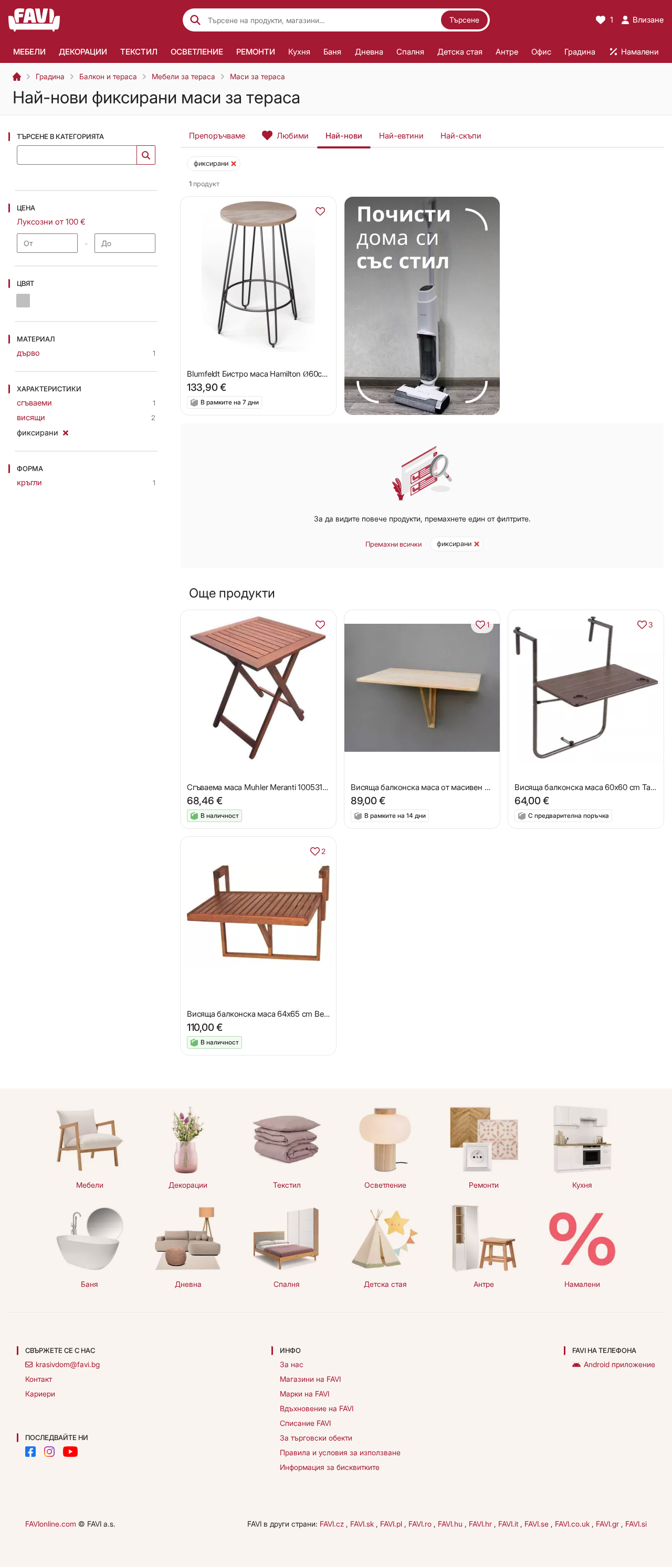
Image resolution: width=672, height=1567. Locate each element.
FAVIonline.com (50, 1523)
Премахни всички (393, 544)
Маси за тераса (257, 76)
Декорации (188, 1184)
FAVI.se (537, 1523)
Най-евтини (401, 136)
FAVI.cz (333, 1523)
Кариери (40, 1393)
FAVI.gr (608, 1523)
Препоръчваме (217, 136)
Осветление (385, 1184)
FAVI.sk (363, 1523)
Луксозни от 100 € (51, 222)
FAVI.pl (392, 1523)
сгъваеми (34, 403)
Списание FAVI (305, 1423)
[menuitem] (29, 51)
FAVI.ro (421, 1523)
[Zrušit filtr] (65, 431)
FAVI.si (636, 1523)
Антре (484, 1284)
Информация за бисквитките (330, 1467)
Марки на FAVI (304, 1393)
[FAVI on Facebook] (30, 1451)
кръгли (29, 482)
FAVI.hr (481, 1523)
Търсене (464, 19)
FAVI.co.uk (573, 1523)
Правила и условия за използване (340, 1452)
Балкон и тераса (108, 76)
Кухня (582, 1184)
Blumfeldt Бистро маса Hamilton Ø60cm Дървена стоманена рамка (308, 374)
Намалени (582, 1284)
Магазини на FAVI (310, 1378)
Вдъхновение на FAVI (316, 1408)
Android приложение (619, 1364)
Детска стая (385, 1284)
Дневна (188, 1284)
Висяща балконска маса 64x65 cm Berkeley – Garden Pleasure (297, 1014)
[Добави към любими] (320, 211)
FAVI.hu (451, 1523)
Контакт (38, 1378)
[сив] (23, 300)
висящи (31, 417)
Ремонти (484, 1184)
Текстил (287, 1184)
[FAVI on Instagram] (49, 1451)
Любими (293, 136)
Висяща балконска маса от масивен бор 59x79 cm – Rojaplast (462, 787)
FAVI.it (509, 1523)
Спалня (287, 1284)
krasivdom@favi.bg (68, 1364)
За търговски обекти (316, 1437)
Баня (89, 1284)
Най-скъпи (460, 136)
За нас (291, 1364)
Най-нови (344, 136)
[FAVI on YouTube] (70, 1451)
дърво (28, 353)
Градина (50, 76)
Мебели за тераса (183, 76)
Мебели (89, 1184)
